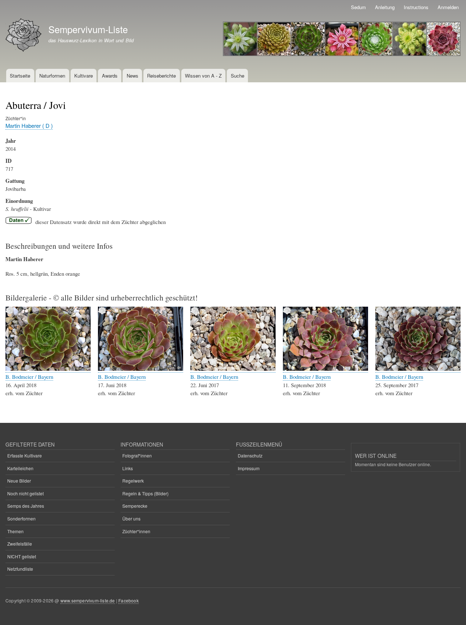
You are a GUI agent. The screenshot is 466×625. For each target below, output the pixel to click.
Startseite (20, 75)
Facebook (128, 600)
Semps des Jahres (25, 506)
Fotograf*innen (137, 455)
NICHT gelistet (21, 556)
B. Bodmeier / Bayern (29, 376)
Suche (237, 75)
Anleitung (385, 7)
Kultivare (83, 75)
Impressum (249, 468)
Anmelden (448, 7)
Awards (110, 75)
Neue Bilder (19, 480)
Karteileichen (20, 468)
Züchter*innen (136, 531)
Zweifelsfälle (19, 544)
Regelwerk (133, 480)
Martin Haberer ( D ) (29, 125)
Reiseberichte (161, 75)
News (132, 75)
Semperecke (134, 506)
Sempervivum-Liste (88, 29)
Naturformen (52, 75)
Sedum (358, 7)
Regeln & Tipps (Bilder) (145, 493)
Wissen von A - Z (203, 75)
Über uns (131, 518)
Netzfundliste (20, 569)
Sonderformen (21, 518)
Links (127, 468)
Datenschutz (250, 455)
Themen (15, 531)
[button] (48, 369)
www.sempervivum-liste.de (87, 600)
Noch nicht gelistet (25, 493)
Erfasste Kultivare (24, 455)
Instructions (416, 7)
